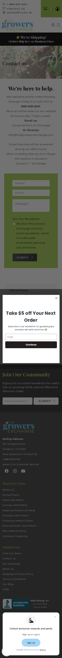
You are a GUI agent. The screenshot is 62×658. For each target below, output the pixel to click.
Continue (31, 344)
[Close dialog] (56, 298)
